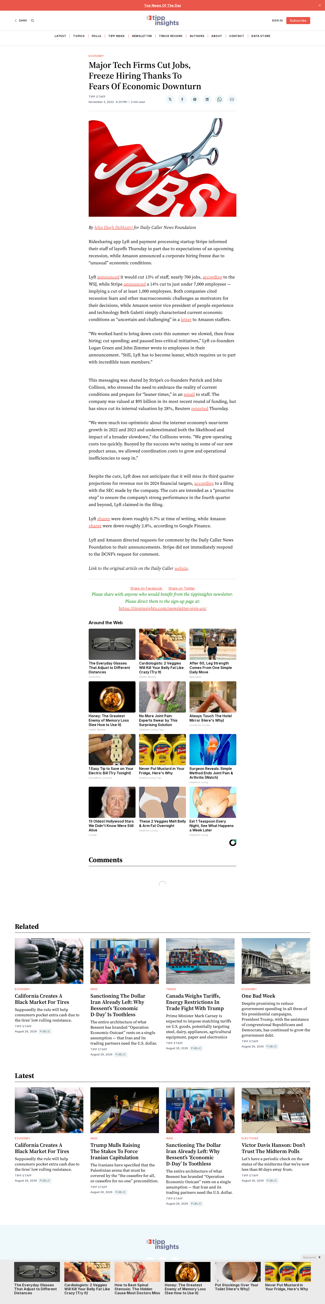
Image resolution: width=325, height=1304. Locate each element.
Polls (96, 36)
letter (186, 319)
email (189, 394)
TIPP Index (116, 36)
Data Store (260, 36)
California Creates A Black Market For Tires (42, 999)
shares (103, 519)
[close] (319, 5)
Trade (171, 989)
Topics (78, 36)
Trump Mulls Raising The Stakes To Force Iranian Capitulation (115, 1151)
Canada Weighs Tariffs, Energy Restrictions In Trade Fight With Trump (195, 1002)
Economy (96, 56)
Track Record (170, 36)
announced (108, 277)
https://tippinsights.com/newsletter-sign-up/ (162, 608)
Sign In (277, 20)
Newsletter (142, 36)
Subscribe (298, 20)
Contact (236, 36)
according (212, 277)
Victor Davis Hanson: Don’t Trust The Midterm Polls (273, 1148)
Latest (60, 36)
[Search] (32, 20)
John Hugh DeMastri (113, 227)
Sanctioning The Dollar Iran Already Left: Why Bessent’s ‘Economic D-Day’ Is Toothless (117, 1005)
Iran (94, 989)
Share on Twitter (181, 588)
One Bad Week (258, 995)
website (181, 568)
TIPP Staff (97, 96)
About (216, 36)
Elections (250, 1138)
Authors (197, 36)
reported (199, 408)
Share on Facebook (146, 588)
